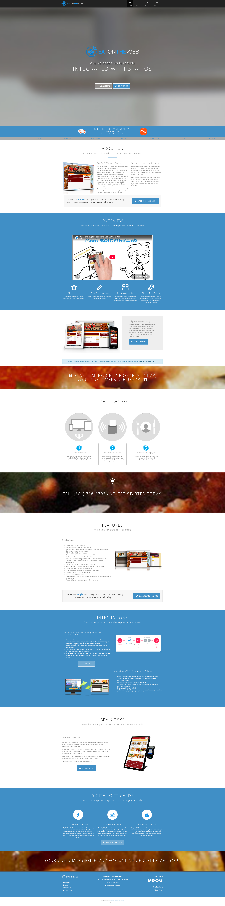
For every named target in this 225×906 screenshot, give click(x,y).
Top (13, 138)
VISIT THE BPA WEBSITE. (147, 362)
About (39, 138)
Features (124, 138)
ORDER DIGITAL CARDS (114, 842)
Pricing (147, 5)
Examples (138, 5)
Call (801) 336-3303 (147, 201)
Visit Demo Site (138, 341)
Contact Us (157, 5)
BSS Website (67, 890)
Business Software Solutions (117, 900)
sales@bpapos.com (113, 886)
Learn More (88, 664)
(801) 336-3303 (114, 883)
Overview (67, 138)
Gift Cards (211, 138)
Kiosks (184, 138)
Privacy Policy (158, 890)
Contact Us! (123, 86)
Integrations (154, 138)
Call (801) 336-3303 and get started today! (112, 493)
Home (130, 5)
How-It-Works (96, 138)
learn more (105, 86)
